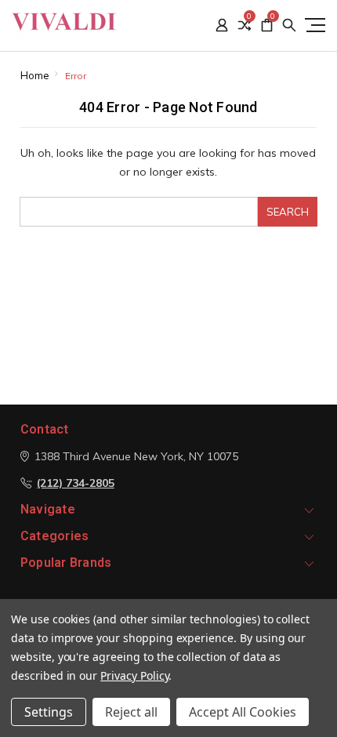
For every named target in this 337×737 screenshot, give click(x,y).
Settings (48, 712)
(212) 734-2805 (75, 483)
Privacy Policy (134, 675)
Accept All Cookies (242, 712)
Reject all (131, 712)
